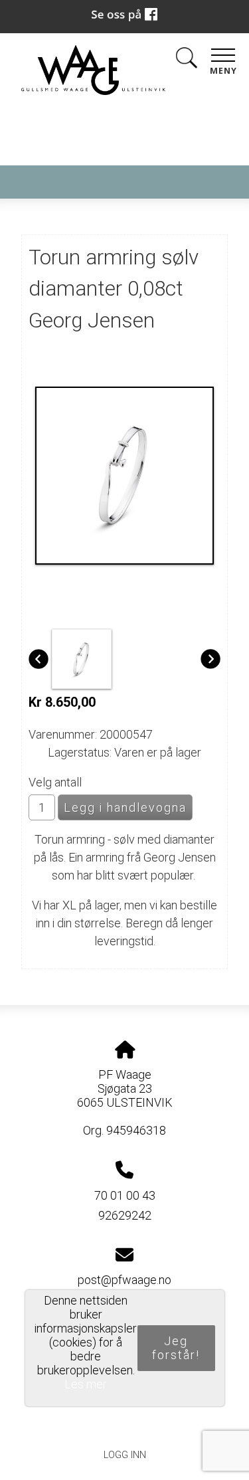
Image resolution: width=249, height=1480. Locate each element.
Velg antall (55, 782)
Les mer (85, 1384)
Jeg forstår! (176, 1348)
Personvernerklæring (124, 1425)
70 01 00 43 (124, 1195)
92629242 (124, 1215)
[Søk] (186, 60)
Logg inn (125, 1455)
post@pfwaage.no (124, 1280)
